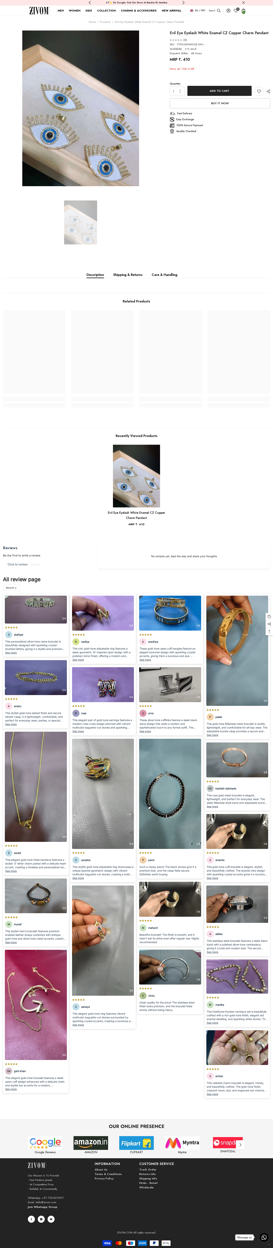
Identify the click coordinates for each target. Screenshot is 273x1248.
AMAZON (90, 1152)
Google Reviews (45, 1152)
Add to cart (219, 91)
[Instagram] (41, 1219)
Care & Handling (164, 274)
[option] (81, 108)
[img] (176, 40)
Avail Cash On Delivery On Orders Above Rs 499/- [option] (136, 2)
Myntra (182, 1152)
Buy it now (220, 103)
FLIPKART (136, 1152)
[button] (240, 1145)
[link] (34, 399)
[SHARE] (267, 91)
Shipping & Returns (127, 274)
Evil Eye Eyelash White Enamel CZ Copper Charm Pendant (136, 515)
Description (95, 274)
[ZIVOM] (45, 1143)
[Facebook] (31, 1219)
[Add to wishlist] (259, 91)
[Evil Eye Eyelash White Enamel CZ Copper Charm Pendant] (136, 476)
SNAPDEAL (228, 1151)
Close (243, 2)
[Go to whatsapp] (264, 1237)
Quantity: (175, 84)
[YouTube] (51, 1219)
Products (105, 22)
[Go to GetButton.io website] (264, 1244)
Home (92, 22)
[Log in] (228, 10)
